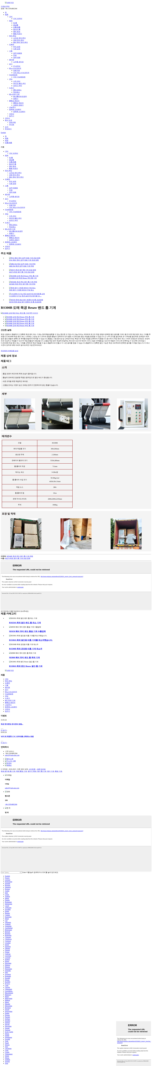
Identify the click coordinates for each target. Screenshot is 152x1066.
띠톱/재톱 (16, 27)
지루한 (11, 44)
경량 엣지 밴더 (18, 40)
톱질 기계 (58, 771)
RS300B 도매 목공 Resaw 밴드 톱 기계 (23, 278)
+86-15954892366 (11, 804)
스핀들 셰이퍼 (18, 62)
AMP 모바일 (41, 769)
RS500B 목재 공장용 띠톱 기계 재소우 (25, 649)
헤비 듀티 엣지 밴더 (20, 42)
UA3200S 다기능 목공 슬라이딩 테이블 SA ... (25, 296)
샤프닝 (11, 114)
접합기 (15, 99)
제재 (10, 21)
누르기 (11, 88)
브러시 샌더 (17, 86)
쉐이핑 (11, 60)
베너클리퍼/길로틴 (20, 96)
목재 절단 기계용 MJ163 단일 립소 (21, 290)
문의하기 (8, 129)
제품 (6, 14)
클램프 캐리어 (14, 101)
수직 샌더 (16, 81)
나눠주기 (12, 107)
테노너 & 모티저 (15, 68)
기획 (10, 51)
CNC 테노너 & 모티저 (21, 73)
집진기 (11, 116)
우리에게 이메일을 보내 (9, 351)
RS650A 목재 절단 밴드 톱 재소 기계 (25, 623)
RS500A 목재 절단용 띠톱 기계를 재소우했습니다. (31, 640)
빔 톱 (15, 23)
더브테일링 (13, 75)
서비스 (7, 118)
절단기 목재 (32, 771)
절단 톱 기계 (41, 771)
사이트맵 (32, 769)
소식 (6, 127)
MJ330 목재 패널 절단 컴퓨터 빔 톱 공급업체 (25, 302)
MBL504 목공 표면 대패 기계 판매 (21, 266)
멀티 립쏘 (16, 31)
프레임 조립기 (18, 105)
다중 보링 (16, 49)
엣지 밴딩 (12, 36)
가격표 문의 (5, 6)
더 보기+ (4, 730)
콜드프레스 (17, 90)
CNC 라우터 (17, 18)
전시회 (11, 124)
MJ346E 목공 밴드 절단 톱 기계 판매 (22, 284)
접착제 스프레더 (15, 109)
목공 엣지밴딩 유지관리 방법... (12, 724)
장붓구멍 (16, 70)
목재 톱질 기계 (21, 771)
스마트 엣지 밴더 (19, 38)
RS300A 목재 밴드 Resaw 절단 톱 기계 (25, 666)
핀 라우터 (16, 66)
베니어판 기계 (14, 94)
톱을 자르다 (17, 34)
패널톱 (15, 25)
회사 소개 (8, 120)
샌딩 (10, 79)
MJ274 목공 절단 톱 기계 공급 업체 (21, 272)
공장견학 (12, 122)
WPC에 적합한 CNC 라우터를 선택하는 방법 (17, 736)
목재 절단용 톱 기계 (8, 771)
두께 (15, 55)
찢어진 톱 (16, 29)
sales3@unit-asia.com (12, 755)
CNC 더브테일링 (19, 77)
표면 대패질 (17, 53)
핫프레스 (16, 92)
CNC (11, 17)
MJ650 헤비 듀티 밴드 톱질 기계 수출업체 (27, 631)
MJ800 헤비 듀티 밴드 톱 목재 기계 (24, 657)
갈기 (10, 64)
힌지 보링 (16, 47)
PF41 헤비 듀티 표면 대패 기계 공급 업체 (24, 260)
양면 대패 (16, 57)
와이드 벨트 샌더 (19, 83)
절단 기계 (50, 771)
